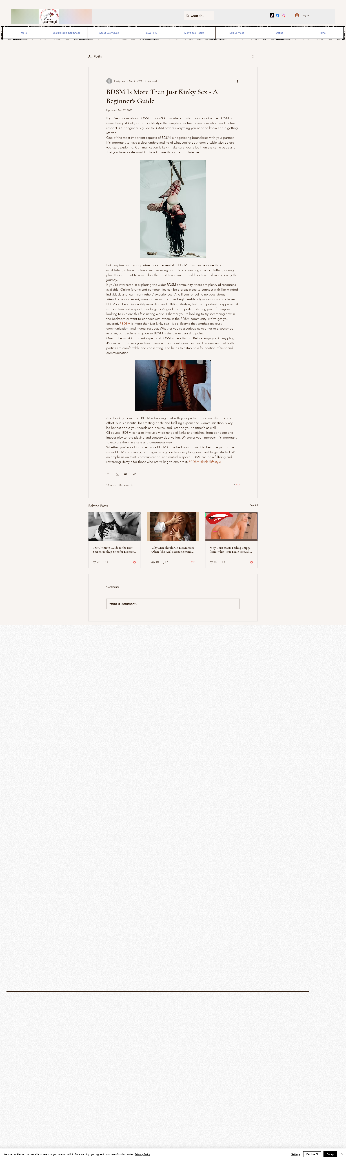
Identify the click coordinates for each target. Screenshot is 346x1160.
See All (254, 505)
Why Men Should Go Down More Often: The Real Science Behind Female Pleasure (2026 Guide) (172, 550)
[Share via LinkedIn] (125, 474)
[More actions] (237, 81)
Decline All (312, 1154)
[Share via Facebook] (108, 474)
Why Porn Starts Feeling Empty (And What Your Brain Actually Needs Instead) (230, 550)
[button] (253, 56)
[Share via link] (134, 474)
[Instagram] (283, 15)
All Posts (95, 56)
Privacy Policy (142, 1154)
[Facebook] (278, 15)
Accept (330, 1154)
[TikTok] (272, 15)
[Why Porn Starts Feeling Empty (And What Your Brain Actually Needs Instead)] (231, 526)
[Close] (342, 1154)
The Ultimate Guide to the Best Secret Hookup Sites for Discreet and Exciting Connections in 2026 (114, 550)
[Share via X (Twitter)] (117, 474)
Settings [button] (295, 1154)
